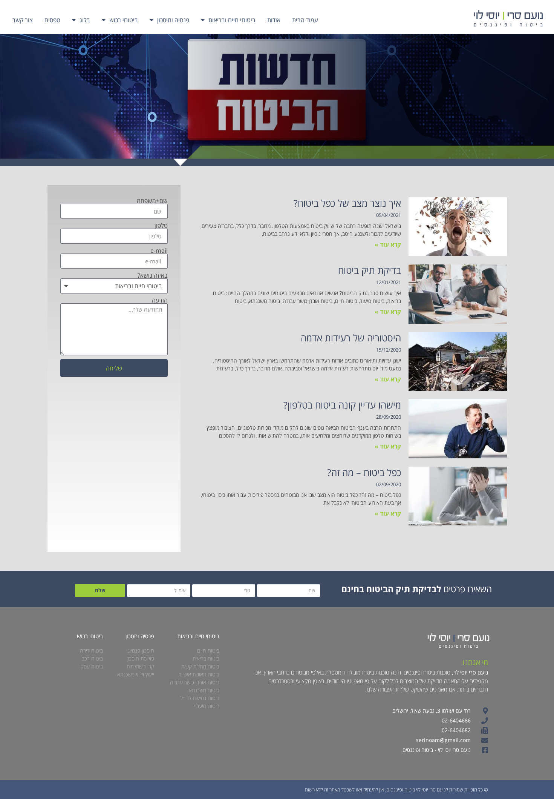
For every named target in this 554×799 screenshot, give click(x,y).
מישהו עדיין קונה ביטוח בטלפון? (342, 404)
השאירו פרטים (416, 589)
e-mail (159, 250)
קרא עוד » (388, 244)
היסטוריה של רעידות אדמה (351, 337)
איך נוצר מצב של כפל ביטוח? (347, 203)
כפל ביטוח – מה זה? (364, 472)
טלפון (161, 226)
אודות (273, 20)
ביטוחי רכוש (123, 20)
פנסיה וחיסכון (173, 20)
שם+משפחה (152, 201)
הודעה (160, 300)
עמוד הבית (305, 20)
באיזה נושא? (153, 275)
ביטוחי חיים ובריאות (232, 20)
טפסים (52, 20)
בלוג (85, 20)
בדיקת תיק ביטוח (369, 270)
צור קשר (22, 20)
